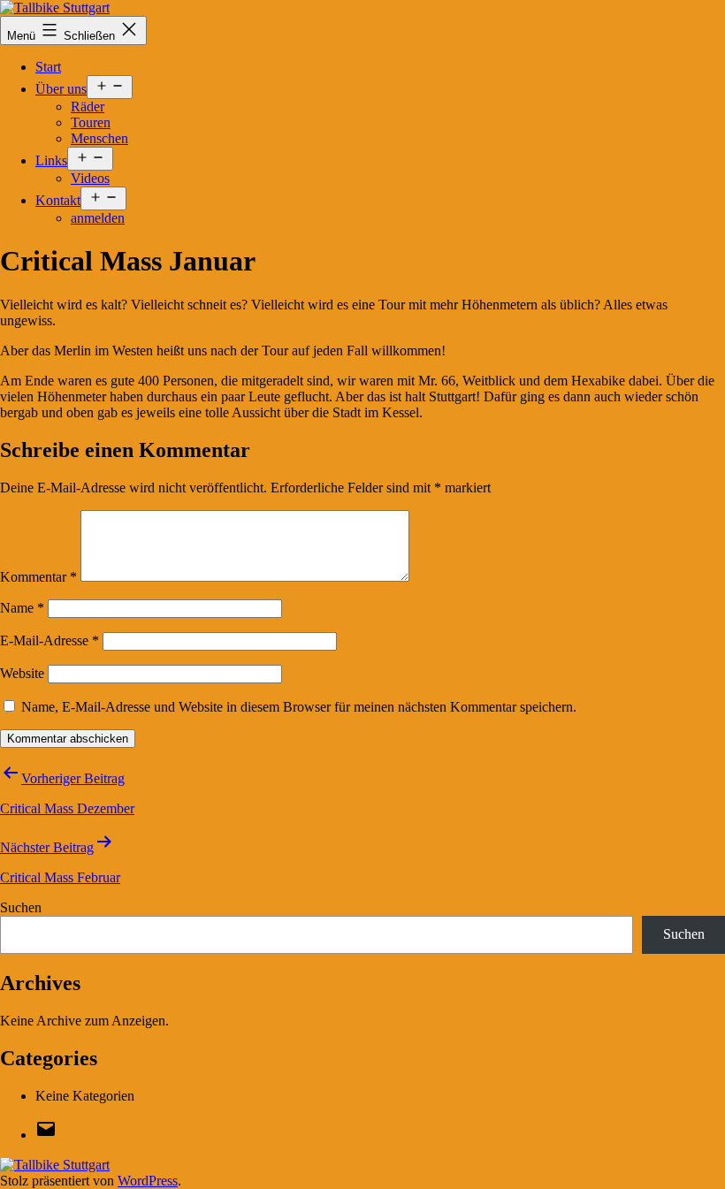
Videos (90, 178)
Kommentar (38, 576)
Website (22, 673)
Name (22, 607)
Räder (87, 106)
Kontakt (57, 200)
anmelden (98, 217)
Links (51, 160)
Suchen (21, 907)
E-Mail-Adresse (49, 640)
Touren (91, 122)
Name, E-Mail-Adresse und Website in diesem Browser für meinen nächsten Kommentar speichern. (298, 706)
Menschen (99, 138)
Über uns (61, 88)
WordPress (148, 1180)
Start (48, 66)
